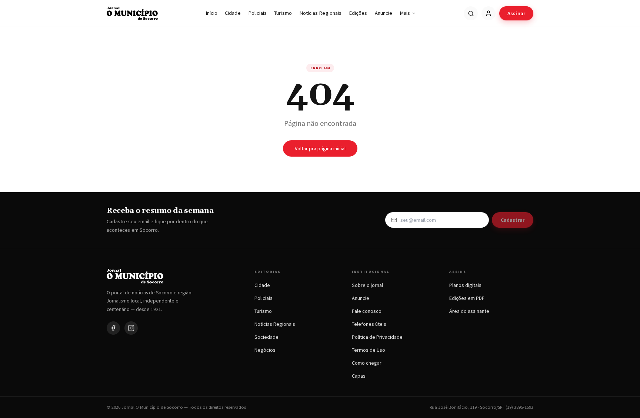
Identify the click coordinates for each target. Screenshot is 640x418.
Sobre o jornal (367, 285)
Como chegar (366, 363)
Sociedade (266, 337)
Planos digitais (465, 285)
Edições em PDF (466, 298)
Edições (358, 13)
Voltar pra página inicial (320, 148)
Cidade (232, 13)
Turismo (283, 13)
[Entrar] (488, 13)
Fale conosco (366, 311)
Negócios (265, 350)
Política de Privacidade (377, 337)
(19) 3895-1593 (519, 407)
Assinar (516, 13)
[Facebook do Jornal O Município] (113, 328)
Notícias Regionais (320, 13)
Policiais (257, 13)
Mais (405, 13)
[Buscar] (471, 13)
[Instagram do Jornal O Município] (131, 328)
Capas (359, 375)
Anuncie (384, 13)
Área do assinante (469, 311)
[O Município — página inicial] (132, 13)
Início (211, 13)
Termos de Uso (368, 350)
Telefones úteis (369, 324)
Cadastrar (512, 220)
